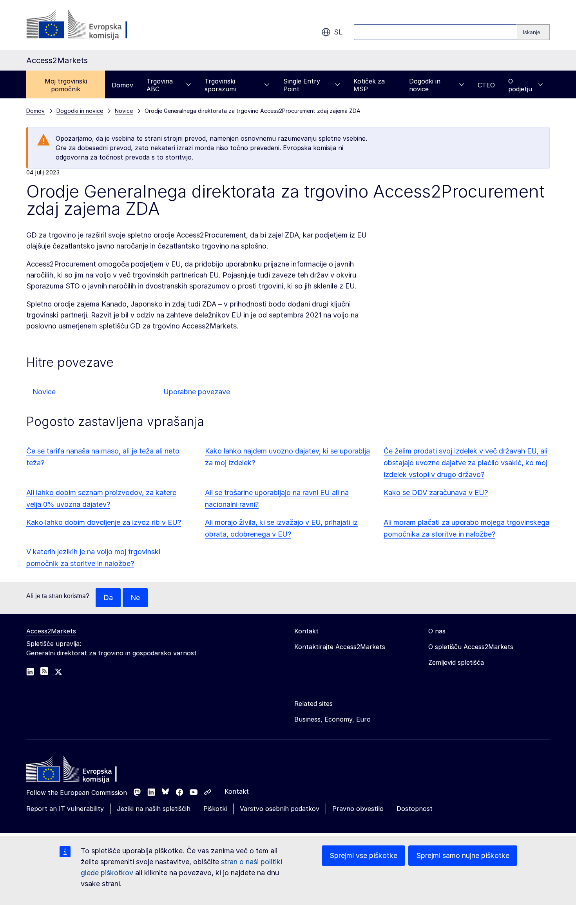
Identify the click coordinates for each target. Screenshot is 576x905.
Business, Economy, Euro (332, 719)
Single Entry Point (301, 85)
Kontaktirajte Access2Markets (339, 647)
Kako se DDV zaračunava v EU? (436, 492)
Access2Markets (51, 631)
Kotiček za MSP (369, 85)
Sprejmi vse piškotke (363, 855)
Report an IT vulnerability (65, 809)
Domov (122, 85)
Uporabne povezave (196, 392)
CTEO (486, 85)
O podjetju (520, 85)
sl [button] (338, 32)
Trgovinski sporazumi (220, 85)
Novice (44, 392)
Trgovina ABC (160, 85)
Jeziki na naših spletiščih (153, 809)
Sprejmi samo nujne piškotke (462, 855)
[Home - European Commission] (83, 771)
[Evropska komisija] (89, 25)
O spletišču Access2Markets (470, 647)
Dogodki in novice (424, 85)
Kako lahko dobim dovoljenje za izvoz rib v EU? (103, 522)
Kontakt (237, 791)
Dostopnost (415, 809)
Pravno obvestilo (358, 809)
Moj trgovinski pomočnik (66, 85)
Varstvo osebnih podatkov (279, 809)
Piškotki (215, 809)
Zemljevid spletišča (456, 662)
